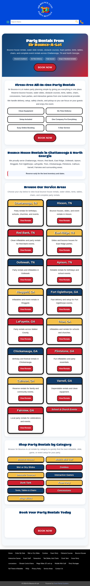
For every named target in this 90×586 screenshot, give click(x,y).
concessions (12, 563)
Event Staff (27, 558)
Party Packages (74, 563)
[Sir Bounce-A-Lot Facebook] (84, 576)
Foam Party (54, 553)
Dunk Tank (65, 558)
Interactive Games (14, 558)
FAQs (27, 569)
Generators (37, 558)
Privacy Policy (36, 569)
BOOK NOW (45, 67)
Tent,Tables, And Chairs (51, 558)
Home (10, 553)
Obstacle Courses (67, 553)
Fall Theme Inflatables (15, 569)
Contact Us (59, 569)
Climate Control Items (26, 563)
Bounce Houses (80, 553)
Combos (45, 553)
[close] (87, 3)
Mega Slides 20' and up (44, 563)
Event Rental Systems (61, 583)
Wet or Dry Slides (34, 553)
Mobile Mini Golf (60, 563)
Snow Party (75, 558)
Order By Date (20, 553)
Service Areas (48, 569)
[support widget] (83, 580)
